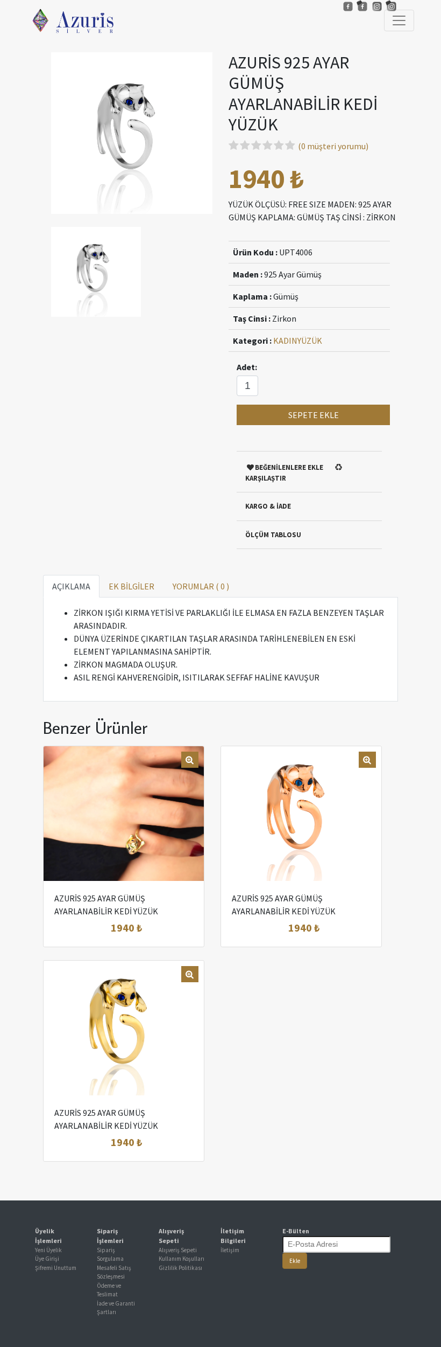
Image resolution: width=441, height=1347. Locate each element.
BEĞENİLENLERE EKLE (289, 467)
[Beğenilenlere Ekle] (137, 928)
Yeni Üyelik (48, 1250)
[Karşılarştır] (162, 928)
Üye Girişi (47, 1258)
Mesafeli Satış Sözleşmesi (114, 1272)
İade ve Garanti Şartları (116, 1308)
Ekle (294, 1261)
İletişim (229, 1250)
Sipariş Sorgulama (110, 1254)
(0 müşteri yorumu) (333, 146)
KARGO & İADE (268, 506)
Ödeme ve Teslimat (109, 1290)
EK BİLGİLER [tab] (131, 586)
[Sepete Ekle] (85, 928)
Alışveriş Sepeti (178, 1250)
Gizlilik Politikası (180, 1268)
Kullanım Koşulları (181, 1258)
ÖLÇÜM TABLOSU (273, 534)
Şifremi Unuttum (55, 1268)
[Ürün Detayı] (111, 928)
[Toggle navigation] (399, 20)
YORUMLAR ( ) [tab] (201, 586)
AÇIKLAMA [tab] (71, 586)
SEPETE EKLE (313, 414)
